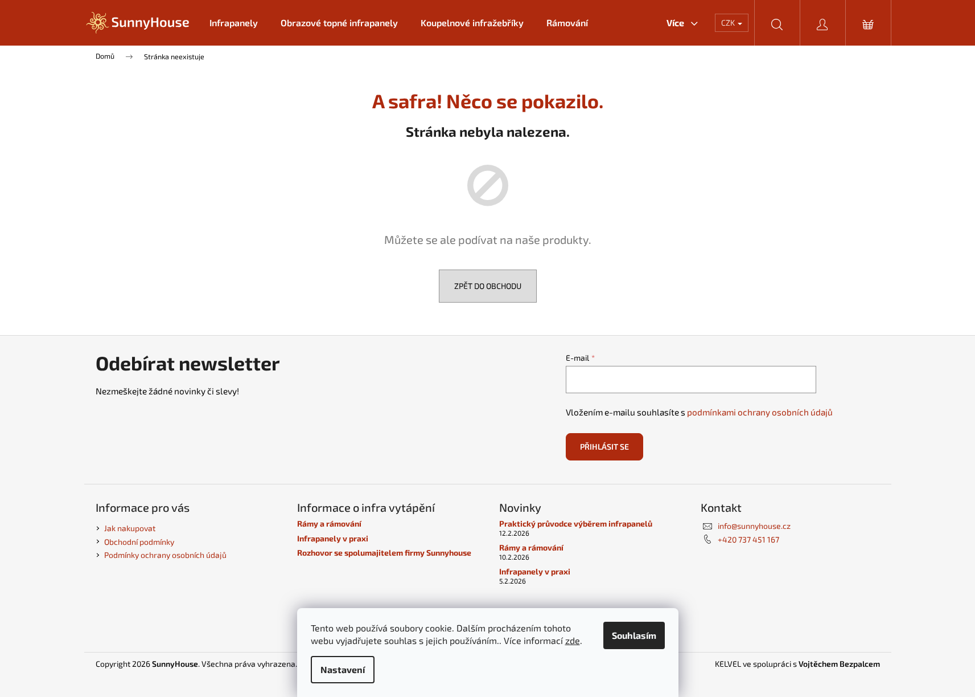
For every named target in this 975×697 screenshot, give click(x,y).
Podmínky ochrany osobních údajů (165, 555)
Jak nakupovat (129, 528)
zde (572, 640)
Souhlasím (634, 635)
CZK (729, 22)
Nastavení (342, 669)
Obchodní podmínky (139, 542)
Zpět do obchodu (487, 286)
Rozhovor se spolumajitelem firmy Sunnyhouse (384, 552)
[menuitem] (233, 23)
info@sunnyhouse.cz (754, 526)
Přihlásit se (604, 446)
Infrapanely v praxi (332, 538)
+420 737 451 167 (748, 539)
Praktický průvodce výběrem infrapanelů (575, 523)
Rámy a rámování (329, 523)
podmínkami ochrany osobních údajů (760, 412)
